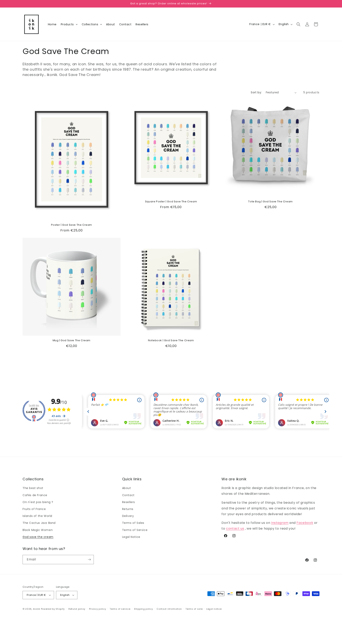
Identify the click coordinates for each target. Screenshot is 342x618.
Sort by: (256, 92)
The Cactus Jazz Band (39, 523)
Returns (127, 509)
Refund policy (76, 608)
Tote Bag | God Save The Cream (270, 201)
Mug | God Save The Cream (71, 340)
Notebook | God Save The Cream (171, 340)
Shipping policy (143, 608)
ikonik (36, 608)
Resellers (128, 502)
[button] (298, 24)
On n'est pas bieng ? (38, 502)
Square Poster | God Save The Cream (171, 201)
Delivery (128, 516)
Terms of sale (193, 608)
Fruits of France (34, 509)
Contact (128, 495)
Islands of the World (37, 516)
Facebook (304, 522)
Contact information (169, 608)
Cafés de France (35, 495)
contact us (235, 528)
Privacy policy (97, 608)
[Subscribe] (89, 559)
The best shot (33, 488)
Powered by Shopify (53, 608)
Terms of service (120, 608)
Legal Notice (131, 537)
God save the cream (38, 537)
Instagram (279, 522)
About (126, 488)
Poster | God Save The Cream (71, 225)
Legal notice (213, 608)
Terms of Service (135, 530)
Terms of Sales (133, 523)
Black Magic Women (38, 530)
